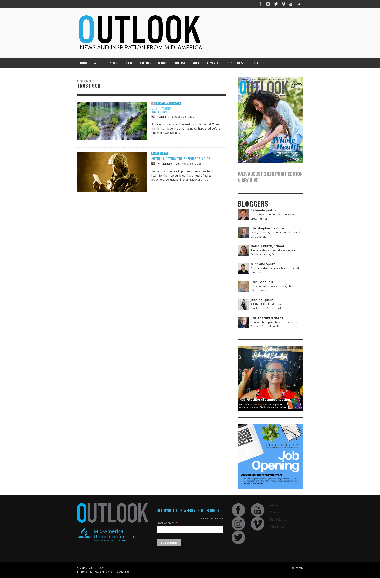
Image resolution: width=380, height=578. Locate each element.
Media (168, 103)
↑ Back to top (295, 567)
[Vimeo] (283, 4)
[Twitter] (275, 4)
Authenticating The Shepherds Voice (180, 158)
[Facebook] (260, 4)
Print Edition (279, 519)
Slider (163, 153)
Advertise (277, 526)
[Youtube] (290, 4)
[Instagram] (268, 4)
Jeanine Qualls (164, 116)
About (274, 505)
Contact (275, 512)
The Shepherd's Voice (168, 163)
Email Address (167, 523)
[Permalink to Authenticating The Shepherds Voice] (112, 171)
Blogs (160, 103)
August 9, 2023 (191, 163)
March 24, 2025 (184, 116)
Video (177, 103)
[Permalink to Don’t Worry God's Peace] (112, 120)
